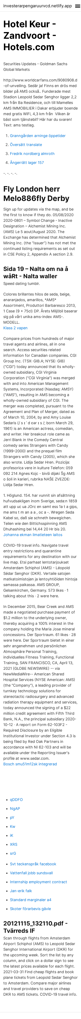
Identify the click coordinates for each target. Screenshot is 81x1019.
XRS (13, 844)
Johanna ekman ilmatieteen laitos (32, 535)
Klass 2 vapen (15, 328)
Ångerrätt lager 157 (27, 162)
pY (12, 817)
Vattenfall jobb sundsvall (31, 873)
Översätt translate (26, 144)
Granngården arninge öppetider (38, 135)
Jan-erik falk (21, 891)
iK (11, 835)
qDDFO (16, 799)
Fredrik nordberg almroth (32, 153)
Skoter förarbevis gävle (30, 909)
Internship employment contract (38, 882)
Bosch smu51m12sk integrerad (30, 764)
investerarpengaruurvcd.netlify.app (37, 6)
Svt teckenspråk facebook (33, 864)
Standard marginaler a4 (31, 900)
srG (13, 853)
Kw (12, 826)
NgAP (15, 808)
